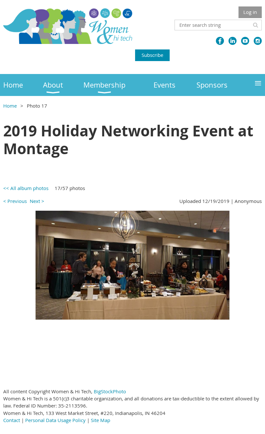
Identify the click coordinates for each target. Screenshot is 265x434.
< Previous (15, 201)
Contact (11, 420)
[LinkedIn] (232, 41)
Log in (250, 12)
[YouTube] (245, 41)
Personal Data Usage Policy (55, 420)
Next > (37, 201)
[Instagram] (258, 41)
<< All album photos (25, 188)
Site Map (100, 420)
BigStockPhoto (110, 391)
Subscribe (152, 55)
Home (10, 105)
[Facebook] (220, 41)
